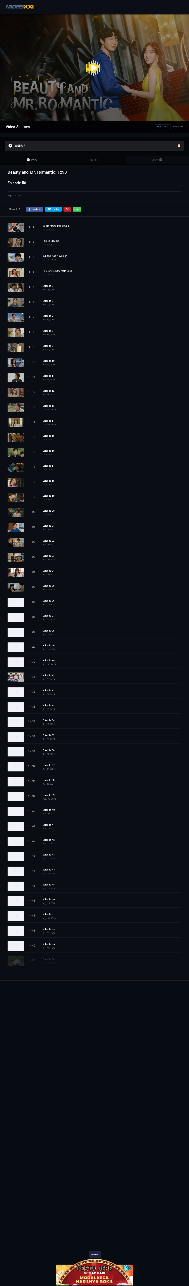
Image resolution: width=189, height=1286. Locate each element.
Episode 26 (49, 600)
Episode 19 (49, 496)
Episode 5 (48, 286)
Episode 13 (48, 406)
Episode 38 (49, 780)
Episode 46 (49, 899)
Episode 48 (49, 929)
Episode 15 (48, 436)
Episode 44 (49, 869)
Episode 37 (48, 765)
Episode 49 (49, 944)
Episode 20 (49, 511)
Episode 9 (48, 346)
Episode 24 (49, 570)
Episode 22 (48, 540)
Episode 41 (49, 825)
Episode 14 (49, 421)
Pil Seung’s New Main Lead (57, 271)
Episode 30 (49, 660)
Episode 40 (49, 810)
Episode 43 (49, 854)
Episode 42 (49, 840)
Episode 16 (49, 451)
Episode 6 (48, 301)
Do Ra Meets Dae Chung (56, 226)
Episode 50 (49, 959)
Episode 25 (48, 585)
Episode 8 (48, 331)
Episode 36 (49, 750)
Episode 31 (48, 675)
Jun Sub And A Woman (55, 256)
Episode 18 (49, 481)
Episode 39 (49, 795)
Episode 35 (48, 735)
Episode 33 (48, 705)
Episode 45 (49, 884)
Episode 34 (49, 720)
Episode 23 (48, 555)
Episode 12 (48, 391)
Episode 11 (48, 376)
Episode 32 (48, 690)
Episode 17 (48, 466)
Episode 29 (49, 645)
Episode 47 (49, 914)
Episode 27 (48, 615)
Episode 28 (49, 630)
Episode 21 (48, 526)
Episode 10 (49, 361)
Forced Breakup (51, 241)
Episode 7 (48, 316)
